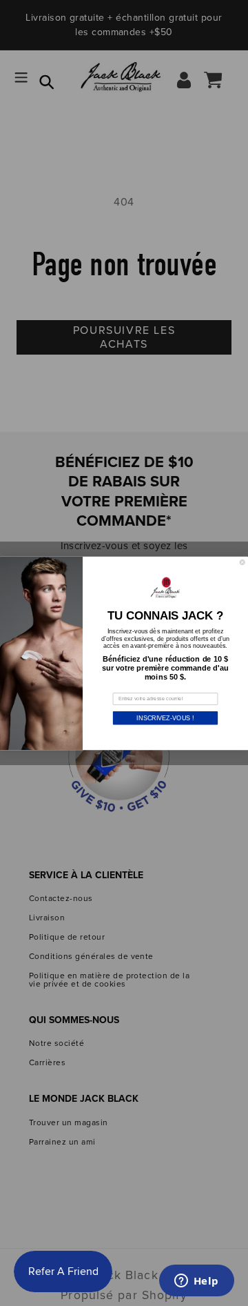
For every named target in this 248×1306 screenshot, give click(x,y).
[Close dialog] (242, 562)
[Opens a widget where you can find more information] (196, 1282)
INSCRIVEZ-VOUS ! (165, 717)
